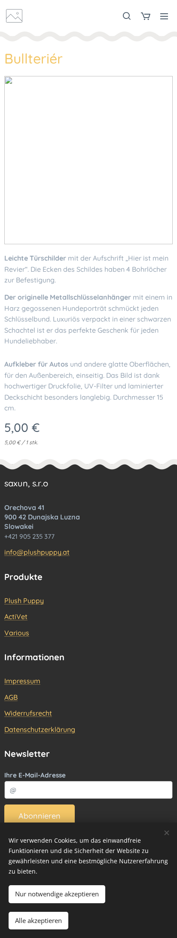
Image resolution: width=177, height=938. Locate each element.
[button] (127, 16)
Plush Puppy (24, 600)
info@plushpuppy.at (37, 552)
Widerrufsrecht (28, 713)
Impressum (22, 681)
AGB (11, 697)
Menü (164, 15)
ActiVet (15, 616)
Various (16, 632)
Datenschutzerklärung (39, 729)
